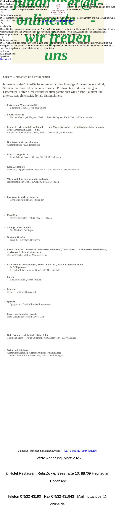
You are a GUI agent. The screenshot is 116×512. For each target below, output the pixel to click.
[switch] (1, 37)
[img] (58, 9)
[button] (58, 51)
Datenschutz (6, 59)
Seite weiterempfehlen (80, 451)
